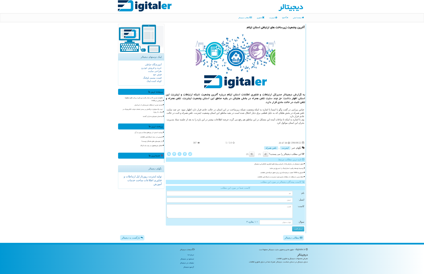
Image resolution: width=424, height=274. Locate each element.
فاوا (283, 17)
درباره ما (191, 254)
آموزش (158, 184)
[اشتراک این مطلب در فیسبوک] (185, 153)
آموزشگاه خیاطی (153, 64)
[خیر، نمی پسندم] (251, 154)
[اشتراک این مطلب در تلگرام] (190, 153)
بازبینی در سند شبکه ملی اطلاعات (151, 137)
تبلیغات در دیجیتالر (187, 263)
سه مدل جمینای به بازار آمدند (153, 116)
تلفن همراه (271, 148)
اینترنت (272, 17)
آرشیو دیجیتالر (188, 267)
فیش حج (157, 74)
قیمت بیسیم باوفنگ (152, 78)
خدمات (131, 180)
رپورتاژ (143, 176)
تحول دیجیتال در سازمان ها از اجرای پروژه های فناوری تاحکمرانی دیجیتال (279, 164)
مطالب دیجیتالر (243, 17)
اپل (137, 176)
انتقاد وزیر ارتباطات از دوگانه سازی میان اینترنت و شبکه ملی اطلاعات (281, 177)
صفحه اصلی (297, 17)
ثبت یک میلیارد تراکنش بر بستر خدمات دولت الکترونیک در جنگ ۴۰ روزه (143, 111)
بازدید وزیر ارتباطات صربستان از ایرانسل (148, 105)
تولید (159, 176)
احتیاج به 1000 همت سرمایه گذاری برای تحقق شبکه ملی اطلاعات (282, 172)
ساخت (139, 180)
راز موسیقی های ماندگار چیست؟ (152, 141)
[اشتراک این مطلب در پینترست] (174, 153)
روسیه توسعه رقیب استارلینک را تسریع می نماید (287, 168)
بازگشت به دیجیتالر (131, 238)
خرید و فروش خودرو (151, 68)
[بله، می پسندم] (265, 154)
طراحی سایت (155, 71)
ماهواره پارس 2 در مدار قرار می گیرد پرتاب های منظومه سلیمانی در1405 (144, 99)
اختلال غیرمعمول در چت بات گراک (151, 145)
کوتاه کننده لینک (154, 81)
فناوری (259, 17)
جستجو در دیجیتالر (187, 259)
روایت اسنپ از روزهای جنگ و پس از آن (149, 132)
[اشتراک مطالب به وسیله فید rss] (169, 153)
